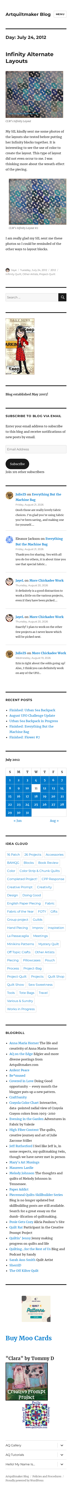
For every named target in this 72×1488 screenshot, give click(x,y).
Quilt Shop (56, 976)
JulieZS (21, 494)
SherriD (15, 1265)
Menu (60, 14)
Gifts (53, 911)
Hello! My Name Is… (20, 1464)
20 (53, 796)
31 (27, 812)
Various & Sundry (20, 1001)
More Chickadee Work (46, 580)
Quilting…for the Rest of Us (30, 1249)
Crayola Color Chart (24, 1103)
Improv (37, 928)
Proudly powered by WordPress (25, 1480)
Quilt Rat (16, 1227)
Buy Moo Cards (29, 1338)
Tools (11, 993)
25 (36, 804)
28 (62, 804)
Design (12, 895)
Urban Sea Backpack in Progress (33, 721)
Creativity (44, 887)
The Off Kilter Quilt (24, 1271)
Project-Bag (32, 968)
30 (19, 812)
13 (53, 788)
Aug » (54, 821)
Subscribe (17, 464)
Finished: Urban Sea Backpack (32, 710)
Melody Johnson (21, 1173)
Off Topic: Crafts (19, 952)
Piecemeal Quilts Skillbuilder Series (36, 1195)
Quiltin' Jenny (20, 1238)
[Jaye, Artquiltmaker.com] (36, 346)
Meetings (40, 936)
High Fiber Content (24, 1130)
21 (62, 796)
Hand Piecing (17, 928)
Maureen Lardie (21, 1168)
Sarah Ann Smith (22, 1260)
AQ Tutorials (15, 1455)
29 (10, 812)
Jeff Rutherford (20, 1146)
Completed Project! (22, 879)
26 (45, 804)
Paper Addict (19, 1189)
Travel (43, 993)
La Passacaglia (18, 936)
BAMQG (13, 863)
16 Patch (13, 854)
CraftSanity (18, 1097)
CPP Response (53, 879)
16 (18, 796)
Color (11, 871)
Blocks (29, 863)
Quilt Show (15, 985)
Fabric (50, 903)
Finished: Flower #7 (24, 737)
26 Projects (32, 854)
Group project (17, 919)
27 (53, 804)
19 (44, 796)
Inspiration (56, 928)
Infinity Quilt (13, 274)
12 (44, 788)
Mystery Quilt (48, 944)
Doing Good (31, 895)
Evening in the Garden (26, 1119)
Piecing (13, 960)
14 (62, 788)
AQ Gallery (13, 1445)
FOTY (42, 911)
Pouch (50, 960)
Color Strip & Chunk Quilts (40, 871)
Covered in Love (21, 1081)
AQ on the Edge (21, 1054)
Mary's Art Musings (24, 1162)
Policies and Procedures (46, 1476)
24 (27, 804)
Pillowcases (32, 960)
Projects (37, 976)
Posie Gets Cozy (21, 1222)
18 (36, 796)
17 (27, 796)
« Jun (18, 821)
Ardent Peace (19, 1070)
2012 (53, 270)
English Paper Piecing (24, 903)
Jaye (14, 270)
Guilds (37, 919)
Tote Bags (26, 993)
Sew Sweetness (40, 985)
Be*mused (17, 1075)
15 (10, 796)
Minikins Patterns (20, 944)
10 (27, 788)
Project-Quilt (47, 274)
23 (19, 804)
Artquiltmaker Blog (28, 14)
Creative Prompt (20, 887)
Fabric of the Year (20, 911)
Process (13, 968)
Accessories (55, 854)
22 (10, 804)
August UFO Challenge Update (32, 715)
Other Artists (30, 274)
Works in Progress (21, 1009)
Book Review (48, 863)
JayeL (20, 580)
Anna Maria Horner (24, 1043)
